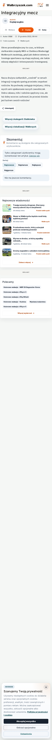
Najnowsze (9, 165)
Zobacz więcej (26, 262)
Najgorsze (8, 170)
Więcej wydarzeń (26, 313)
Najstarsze (23, 165)
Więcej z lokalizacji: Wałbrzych (20, 126)
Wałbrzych (24, 41)
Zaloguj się (34, 156)
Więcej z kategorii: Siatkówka (20, 119)
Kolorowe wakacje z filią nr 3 (15, 292)
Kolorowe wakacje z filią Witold (16, 297)
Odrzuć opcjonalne (26, 727)
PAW (10, 36)
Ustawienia (26, 734)
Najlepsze (36, 165)
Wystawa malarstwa (37, 302)
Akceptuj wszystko (26, 721)
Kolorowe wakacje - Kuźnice (15, 302)
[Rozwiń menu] (47, 5)
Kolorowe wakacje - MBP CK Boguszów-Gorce (22, 287)
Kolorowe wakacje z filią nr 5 (15, 307)
